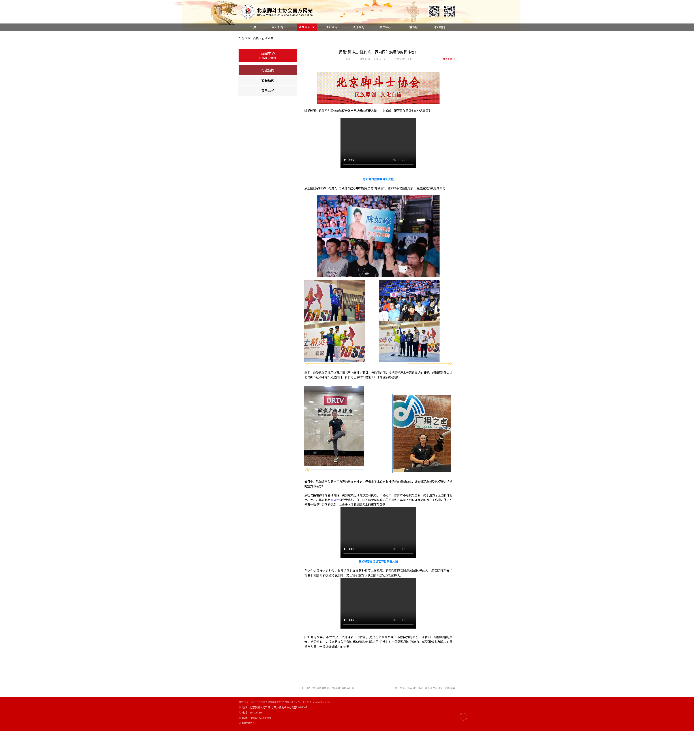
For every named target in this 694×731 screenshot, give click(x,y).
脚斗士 (335, 500)
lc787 (327, 702)
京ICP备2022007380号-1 (298, 702)
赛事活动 (267, 90)
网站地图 (249, 723)
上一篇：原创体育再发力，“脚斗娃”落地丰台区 (327, 688)
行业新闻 (267, 70)
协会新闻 (267, 80)
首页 (256, 38)
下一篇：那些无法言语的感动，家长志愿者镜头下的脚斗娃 (422, 688)
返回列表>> (448, 59)
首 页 (253, 27)
